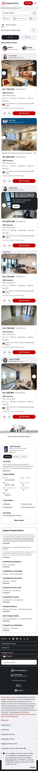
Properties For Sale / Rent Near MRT (13, 748)
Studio (5, 564)
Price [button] (24, 457)
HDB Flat (8, 538)
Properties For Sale (8, 734)
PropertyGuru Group (8, 644)
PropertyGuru (6, 725)
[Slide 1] (14, 271)
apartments (4, 714)
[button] (3, 25)
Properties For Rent (8, 739)
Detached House (28, 539)
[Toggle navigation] (35, 3)
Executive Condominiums (23, 714)
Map (29, 37)
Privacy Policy (9, 760)
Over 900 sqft (17, 590)
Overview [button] (7, 457)
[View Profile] (19, 57)
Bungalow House (25, 541)
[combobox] (18, 13)
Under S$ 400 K (7, 600)
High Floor (6, 581)
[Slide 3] (18, 84)
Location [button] (16, 457)
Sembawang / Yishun (25, 609)
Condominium (16, 538)
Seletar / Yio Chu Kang (10, 609)
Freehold (5, 574)
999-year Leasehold (16, 574)
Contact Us (5, 648)
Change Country (7, 653)
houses (33, 714)
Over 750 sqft (7, 590)
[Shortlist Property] (33, 62)
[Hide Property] (29, 62)
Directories (5, 730)
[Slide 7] (24, 148)
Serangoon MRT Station (10, 618)
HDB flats (12, 714)
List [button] (12, 37)
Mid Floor (13, 581)
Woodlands (14, 628)
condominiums (24, 712)
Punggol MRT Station (25, 618)
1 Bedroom (12, 564)
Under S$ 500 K (18, 600)
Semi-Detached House (10, 541)
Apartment (24, 538)
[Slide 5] (21, 84)
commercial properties (11, 716)
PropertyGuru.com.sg (7, 697)
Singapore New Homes (9, 744)
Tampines (6, 628)
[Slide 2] (15, 84)
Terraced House (17, 539)
